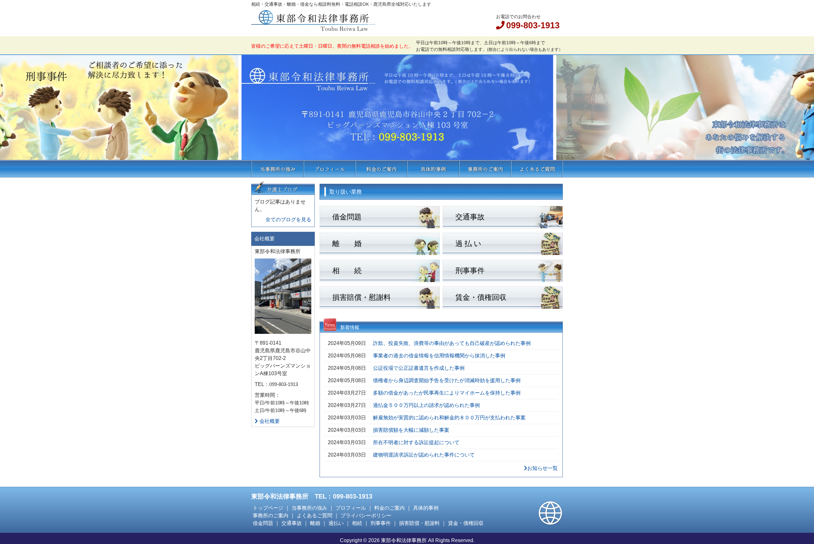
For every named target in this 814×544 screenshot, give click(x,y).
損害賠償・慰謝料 (419, 523)
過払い (336, 523)
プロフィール (329, 168)
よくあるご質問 (537, 168)
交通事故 (291, 523)
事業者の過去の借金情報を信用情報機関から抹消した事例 (439, 355)
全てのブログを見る (288, 219)
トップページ (268, 508)
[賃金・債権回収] (503, 306)
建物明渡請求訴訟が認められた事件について (424, 455)
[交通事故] (503, 226)
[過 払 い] (503, 252)
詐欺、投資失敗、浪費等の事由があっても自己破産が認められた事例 (452, 343)
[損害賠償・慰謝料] (380, 306)
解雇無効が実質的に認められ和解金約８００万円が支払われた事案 (449, 417)
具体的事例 (433, 168)
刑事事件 (380, 523)
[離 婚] (380, 252)
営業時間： (267, 395)
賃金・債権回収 (466, 523)
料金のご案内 (381, 168)
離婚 (315, 523)
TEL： (262, 384)
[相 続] (380, 279)
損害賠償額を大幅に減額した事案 (411, 430)
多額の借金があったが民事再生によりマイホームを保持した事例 (447, 393)
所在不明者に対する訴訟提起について (416, 442)
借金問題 (263, 523)
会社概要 (269, 421)
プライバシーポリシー (366, 515)
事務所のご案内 (485, 168)
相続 (357, 523)
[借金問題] (380, 226)
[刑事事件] (503, 279)
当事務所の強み (277, 168)
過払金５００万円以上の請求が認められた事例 (426, 405)
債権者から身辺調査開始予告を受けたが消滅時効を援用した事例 (447, 380)
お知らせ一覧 (542, 468)
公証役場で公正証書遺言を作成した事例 (419, 368)
